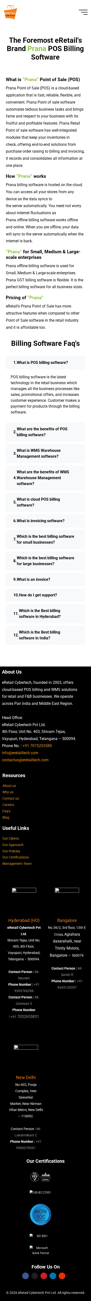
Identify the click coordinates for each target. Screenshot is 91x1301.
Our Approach (13, 845)
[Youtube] (44, 1276)
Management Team (17, 864)
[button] (45, 362)
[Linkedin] (53, 1276)
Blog (5, 817)
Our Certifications (15, 857)
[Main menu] (83, 12)
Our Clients (10, 838)
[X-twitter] (34, 1276)
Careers (8, 805)
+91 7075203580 (37, 745)
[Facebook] (25, 1276)
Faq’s (6, 811)
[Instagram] (62, 1276)
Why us (7, 792)
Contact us (10, 798)
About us (9, 786)
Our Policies (11, 851)
